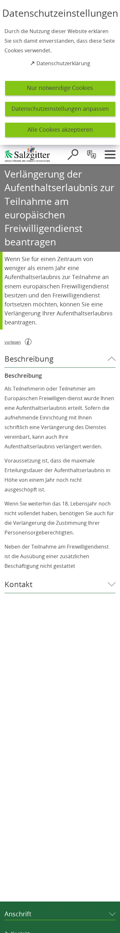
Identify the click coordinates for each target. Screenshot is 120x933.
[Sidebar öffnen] (110, 154)
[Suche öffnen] (73, 154)
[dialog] (60, 72)
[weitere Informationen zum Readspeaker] (28, 341)
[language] (92, 154)
